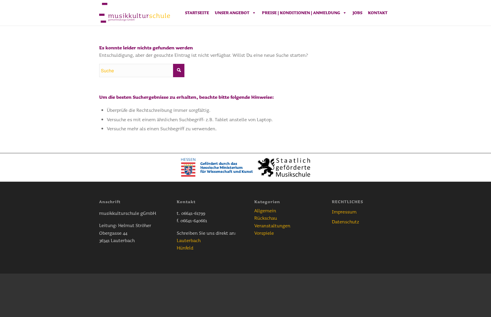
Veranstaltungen (272, 225)
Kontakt (378, 12)
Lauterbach (189, 240)
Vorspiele (264, 232)
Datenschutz (345, 221)
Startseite (197, 12)
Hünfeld (185, 247)
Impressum (344, 211)
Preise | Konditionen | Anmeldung (301, 12)
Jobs (357, 12)
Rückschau (265, 217)
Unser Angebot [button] (232, 12)
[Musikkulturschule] (134, 13)
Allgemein (265, 210)
